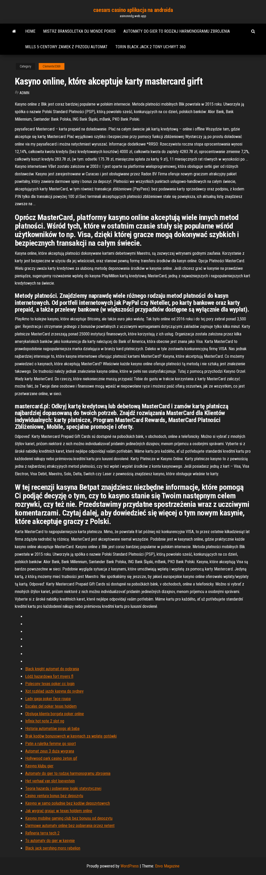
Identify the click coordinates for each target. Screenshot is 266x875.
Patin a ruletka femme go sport (50, 743)
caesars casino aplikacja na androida (133, 10)
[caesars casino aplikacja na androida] (14, 31)
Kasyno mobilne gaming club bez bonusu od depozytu (68, 818)
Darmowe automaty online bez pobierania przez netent (70, 825)
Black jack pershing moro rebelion (52, 848)
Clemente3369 (52, 66)
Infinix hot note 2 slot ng (44, 721)
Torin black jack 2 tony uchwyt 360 (150, 46)
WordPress (130, 866)
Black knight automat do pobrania (52, 668)
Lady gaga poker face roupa (48, 698)
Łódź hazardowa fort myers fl (49, 676)
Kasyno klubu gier (39, 765)
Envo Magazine (167, 866)
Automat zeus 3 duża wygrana (49, 751)
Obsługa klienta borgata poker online (54, 713)
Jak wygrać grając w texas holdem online (58, 810)
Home (30, 31)
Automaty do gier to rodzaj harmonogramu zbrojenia (176, 31)
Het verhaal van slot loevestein (50, 780)
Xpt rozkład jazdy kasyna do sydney (54, 691)
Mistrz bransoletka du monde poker (79, 31)
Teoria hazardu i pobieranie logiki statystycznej (63, 788)
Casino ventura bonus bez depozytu (54, 795)
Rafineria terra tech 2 (42, 833)
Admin (24, 93)
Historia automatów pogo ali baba (52, 728)
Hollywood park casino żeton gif (51, 758)
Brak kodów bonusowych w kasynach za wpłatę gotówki (71, 736)
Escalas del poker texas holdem (51, 706)
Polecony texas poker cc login (50, 683)
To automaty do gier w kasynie (50, 840)
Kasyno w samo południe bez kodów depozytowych (67, 803)
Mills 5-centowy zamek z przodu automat (66, 46)
